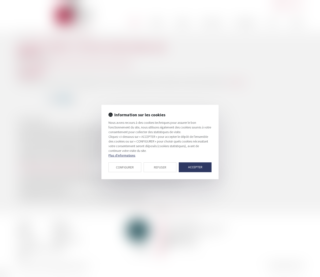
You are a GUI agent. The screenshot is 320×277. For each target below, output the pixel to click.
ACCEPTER (195, 167)
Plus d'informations (121, 155)
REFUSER (160, 167)
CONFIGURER (125, 167)
